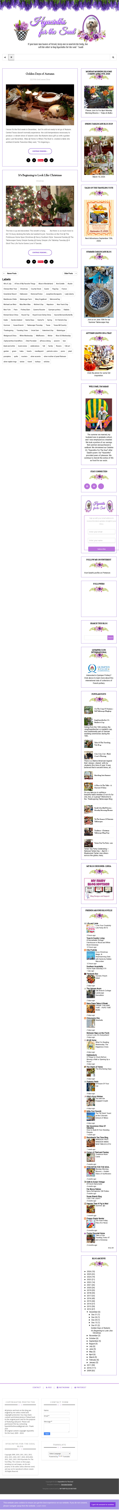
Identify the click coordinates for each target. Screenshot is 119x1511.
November (93, 1335)
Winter (50, 336)
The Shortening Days (103, 1069)
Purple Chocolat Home (96, 1233)
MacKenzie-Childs (10, 299)
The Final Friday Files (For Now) (102, 1221)
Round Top (25, 315)
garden (6, 351)
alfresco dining (45, 341)
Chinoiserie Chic (93, 1018)
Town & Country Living (95, 938)
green (14, 351)
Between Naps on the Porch (98, 1033)
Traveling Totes (22, 330)
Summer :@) (100, 1206)
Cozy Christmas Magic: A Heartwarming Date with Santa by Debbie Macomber (103, 956)
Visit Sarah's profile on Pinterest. (97, 573)
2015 (89, 1301)
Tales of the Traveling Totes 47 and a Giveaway (103, 1237)
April (91, 1354)
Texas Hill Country (60, 325)
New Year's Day (62, 304)
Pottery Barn (25, 310)
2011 (89, 1365)
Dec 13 (94, 1322)
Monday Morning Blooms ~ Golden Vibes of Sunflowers (103, 1171)
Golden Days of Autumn (40, 74)
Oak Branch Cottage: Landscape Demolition (103, 993)
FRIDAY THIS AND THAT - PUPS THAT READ (103, 1007)
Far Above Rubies (94, 1189)
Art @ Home (91, 1040)
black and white (9, 346)
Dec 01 (94, 1325)
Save (41, 160)
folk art (67, 346)
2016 (89, 1298)
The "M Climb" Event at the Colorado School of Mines (103, 1115)
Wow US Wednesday (63, 336)
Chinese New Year (10, 289)
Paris (16, 310)
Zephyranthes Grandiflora (13, 341)
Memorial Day (55, 299)
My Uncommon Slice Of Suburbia (96, 1127)
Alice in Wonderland (46, 284)
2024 (89, 1277)
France (64, 289)
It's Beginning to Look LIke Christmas (40, 175)
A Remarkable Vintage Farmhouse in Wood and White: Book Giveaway (99, 942)
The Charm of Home (95, 1067)
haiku (22, 351)
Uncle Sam (35, 330)
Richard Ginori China (11, 315)
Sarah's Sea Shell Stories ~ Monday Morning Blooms (103, 809)
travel (30, 362)
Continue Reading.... (40, 151)
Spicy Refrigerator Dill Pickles (98, 1191)
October (92, 1338)
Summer (7, 325)
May (91, 1352)
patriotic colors (52, 351)
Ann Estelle (60, 284)
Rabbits (66, 310)
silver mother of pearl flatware (55, 356)
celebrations (34, 346)
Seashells (99, 1020)
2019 (89, 1290)
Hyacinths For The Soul (65, 1482)
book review (22, 346)
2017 (89, 1296)
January (92, 1362)
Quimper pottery (54, 310)
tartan (22, 362)
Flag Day (55, 289)
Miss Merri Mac (25, 304)
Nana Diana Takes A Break (97, 1003)
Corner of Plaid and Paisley (98, 1152)
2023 (89, 1279)
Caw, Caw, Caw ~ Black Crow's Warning (102, 755)
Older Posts (68, 273)
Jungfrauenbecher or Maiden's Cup (101, 721)
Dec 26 (94, 1317)
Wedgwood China (10, 336)
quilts (16, 356)
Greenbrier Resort (10, 294)
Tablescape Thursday (35, 325)
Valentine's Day (47, 330)
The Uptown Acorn (94, 988)
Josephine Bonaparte (54, 294)
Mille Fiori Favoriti (94, 1111)
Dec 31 (94, 1314)
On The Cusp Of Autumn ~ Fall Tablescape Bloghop (103, 710)
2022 (89, 1282)
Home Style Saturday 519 (96, 968)
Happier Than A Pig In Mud (97, 1204)
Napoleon (50, 304)
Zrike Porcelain (31, 341)
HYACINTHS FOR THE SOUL (98, 1167)
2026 (89, 1271)
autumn (57, 341)
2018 (89, 1293)
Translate (66, 1456)
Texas (48, 325)
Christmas (40, 181)
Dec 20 (94, 1320)
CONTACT (37, 1387)
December (93, 1312)
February (93, 1360)
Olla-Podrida (92, 950)
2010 (89, 1368)
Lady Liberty (69, 294)
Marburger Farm (26, 299)
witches (46, 362)
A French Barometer (94, 1184)
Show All (111, 1248)
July (91, 1346)
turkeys (38, 362)
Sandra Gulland (16, 320)
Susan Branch (18, 325)
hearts (29, 351)
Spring (49, 320)
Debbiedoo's (92, 1055)
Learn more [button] (41, 1506)
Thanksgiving (8, 330)
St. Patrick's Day (61, 320)
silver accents (36, 356)
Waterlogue (61, 330)
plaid (70, 351)
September (94, 1341)
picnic (63, 351)
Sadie (6, 320)
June (91, 1349)
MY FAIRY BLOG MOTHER (68, 1489)
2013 (89, 1306)
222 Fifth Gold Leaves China (40, 79)
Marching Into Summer (102, 775)
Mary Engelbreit (41, 299)
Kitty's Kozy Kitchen (95, 1096)
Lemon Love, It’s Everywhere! (98, 1035)
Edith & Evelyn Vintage (96, 1182)
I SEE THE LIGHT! (93, 1198)
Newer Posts (11, 273)
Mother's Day (38, 304)
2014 (89, 1304)
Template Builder (66, 1484)
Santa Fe (40, 320)
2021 (89, 1285)
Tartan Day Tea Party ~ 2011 (103, 843)
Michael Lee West (10, 304)
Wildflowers (40, 336)
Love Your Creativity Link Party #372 (103, 926)
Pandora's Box (92, 974)
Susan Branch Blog (94, 1196)
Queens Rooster (39, 310)
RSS (50, 1387)
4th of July (7, 284)
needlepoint (39, 351)
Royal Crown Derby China (42, 315)
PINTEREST (81, 1387)
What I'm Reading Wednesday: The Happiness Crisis (102, 1044)
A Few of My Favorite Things (25, 284)
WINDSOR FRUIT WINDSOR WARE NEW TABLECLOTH (103, 1141)
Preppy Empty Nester (95, 1218)
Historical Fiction (37, 294)
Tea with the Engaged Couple (102, 1099)
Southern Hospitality (95, 966)
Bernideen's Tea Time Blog (97, 1137)
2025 (89, 1274)
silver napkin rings (10, 362)
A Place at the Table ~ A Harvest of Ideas (103, 786)
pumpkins (7, 356)
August (92, 1344)
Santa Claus (29, 320)
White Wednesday (26, 336)
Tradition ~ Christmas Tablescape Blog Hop (101, 832)
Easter (46, 289)
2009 (89, 1371)
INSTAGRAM (64, 1387)
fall (44, 346)
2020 (89, 1288)
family (50, 346)
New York (7, 310)
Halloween (24, 294)
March (92, 1357)
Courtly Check (36, 289)
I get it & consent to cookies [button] (103, 1504)
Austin (70, 284)
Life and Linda (92, 923)
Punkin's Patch (92, 1082)
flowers (59, 346)
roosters (24, 356)
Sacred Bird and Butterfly (63, 315)
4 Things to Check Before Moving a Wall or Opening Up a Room (98, 1059)
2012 (89, 1309)
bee (64, 341)
